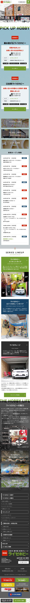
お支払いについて (6, 529)
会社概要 (22, 568)
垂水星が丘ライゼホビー (15, 42)
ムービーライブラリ (7, 506)
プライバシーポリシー (22, 570)
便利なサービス (6, 508)
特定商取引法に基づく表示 (7, 570)
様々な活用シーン (6, 501)
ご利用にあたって (6, 538)
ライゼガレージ (6, 520)
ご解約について (6, 540)
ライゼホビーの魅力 (15, 132)
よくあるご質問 (15, 143)
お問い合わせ (7, 568)
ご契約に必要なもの (7, 531)
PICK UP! (5, 543)
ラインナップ (6, 512)
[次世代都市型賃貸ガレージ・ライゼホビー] (6, 2)
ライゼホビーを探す (15, 122)
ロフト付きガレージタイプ (8, 517)
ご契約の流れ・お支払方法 (9, 523)
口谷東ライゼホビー (15, 83)
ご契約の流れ (5, 526)
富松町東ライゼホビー (8, 239)
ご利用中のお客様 (7, 535)
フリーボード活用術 (7, 503)
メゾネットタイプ (6, 515)
